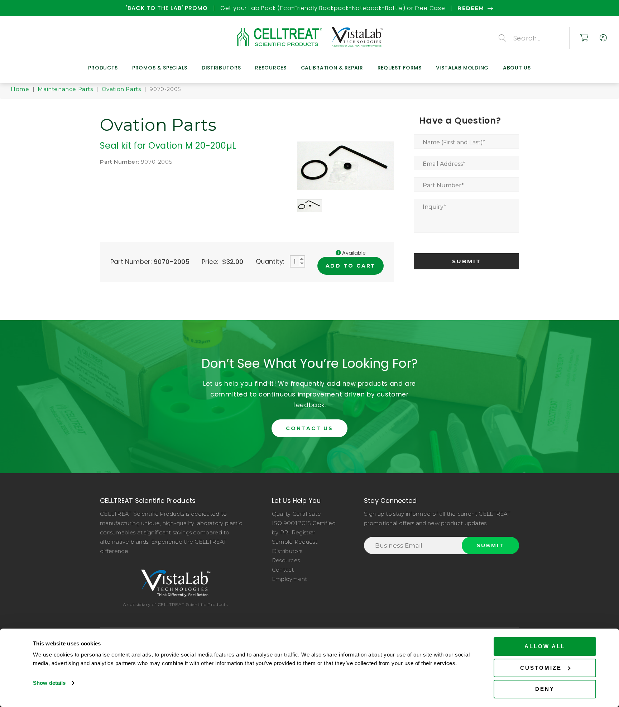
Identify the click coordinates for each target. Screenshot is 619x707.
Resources (270, 67)
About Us (517, 67)
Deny (545, 689)
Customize (541, 668)
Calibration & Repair (332, 67)
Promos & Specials (159, 67)
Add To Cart (351, 266)
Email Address (444, 163)
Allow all (544, 646)
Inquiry (434, 206)
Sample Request (294, 541)
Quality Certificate (296, 513)
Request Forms (400, 67)
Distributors (221, 67)
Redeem (309, 8)
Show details (49, 683)
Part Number (443, 185)
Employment (289, 579)
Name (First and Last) (454, 142)
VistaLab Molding (462, 67)
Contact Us (309, 428)
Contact (283, 569)
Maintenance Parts (65, 89)
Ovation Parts (121, 89)
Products (103, 67)
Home (20, 89)
